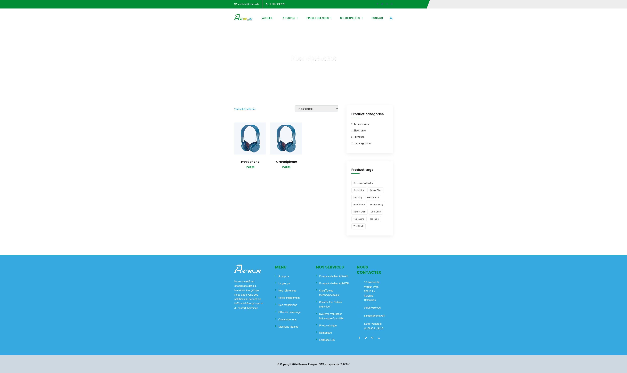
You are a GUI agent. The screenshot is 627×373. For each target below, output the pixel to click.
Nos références (287, 290)
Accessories (361, 124)
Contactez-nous (287, 319)
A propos (289, 18)
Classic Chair (376, 190)
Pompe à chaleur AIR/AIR (333, 276)
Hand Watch (373, 197)
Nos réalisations (287, 305)
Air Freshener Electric (363, 183)
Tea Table (374, 219)
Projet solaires (317, 18)
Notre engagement (289, 297)
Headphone (250, 162)
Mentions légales (288, 326)
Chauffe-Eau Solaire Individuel (330, 304)
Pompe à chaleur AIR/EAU (334, 283)
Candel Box (359, 190)
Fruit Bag (358, 197)
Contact (377, 18)
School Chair (359, 212)
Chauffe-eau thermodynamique (329, 293)
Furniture (359, 136)
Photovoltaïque (328, 325)
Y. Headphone (286, 162)
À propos (283, 276)
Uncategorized (362, 143)
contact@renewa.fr (248, 4)
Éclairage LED (327, 339)
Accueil (267, 18)
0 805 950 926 (277, 4)
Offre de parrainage (289, 312)
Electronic (360, 130)
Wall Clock (358, 226)
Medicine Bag (376, 204)
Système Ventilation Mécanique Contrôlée (331, 316)
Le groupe (284, 283)
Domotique (325, 332)
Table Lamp (359, 219)
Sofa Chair (376, 212)
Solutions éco (350, 18)
